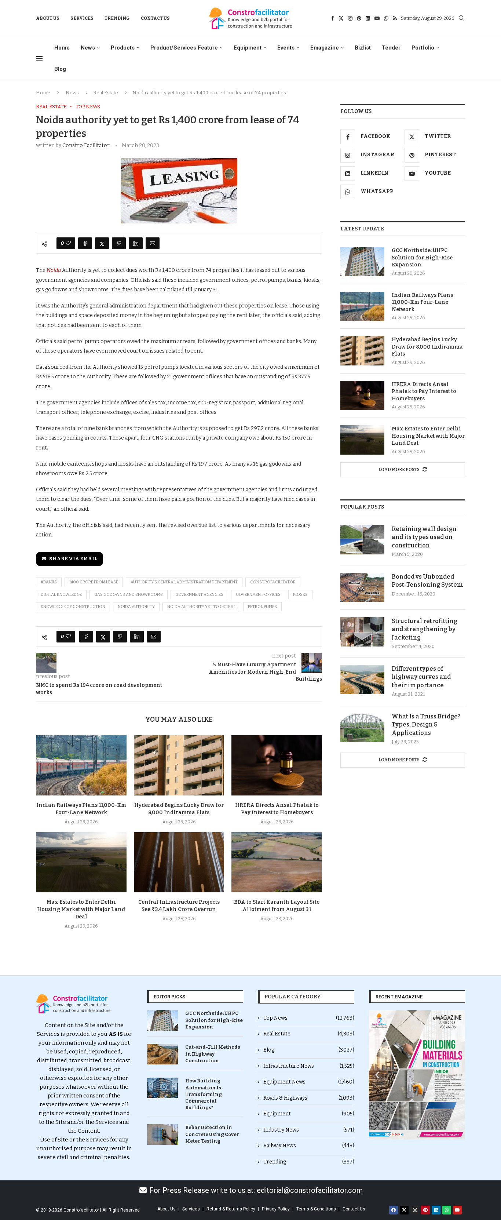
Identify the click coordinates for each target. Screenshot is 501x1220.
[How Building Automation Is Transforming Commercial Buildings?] (162, 1088)
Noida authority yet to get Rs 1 (201, 606)
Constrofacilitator (273, 582)
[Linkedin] (367, 18)
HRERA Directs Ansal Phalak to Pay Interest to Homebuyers (424, 391)
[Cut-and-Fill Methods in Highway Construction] (162, 1054)
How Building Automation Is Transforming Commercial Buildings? (203, 1094)
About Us (47, 18)
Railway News (308, 1146)
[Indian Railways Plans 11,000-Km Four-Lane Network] (81, 765)
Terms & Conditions (316, 1209)
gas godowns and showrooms (128, 594)
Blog (60, 69)
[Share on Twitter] (102, 243)
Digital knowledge (61, 594)
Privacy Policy (276, 1209)
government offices (258, 594)
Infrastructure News (308, 1066)
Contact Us (155, 18)
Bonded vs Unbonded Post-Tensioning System (427, 580)
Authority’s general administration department (184, 582)
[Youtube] (377, 18)
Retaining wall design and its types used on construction (424, 537)
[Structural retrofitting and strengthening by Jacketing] (362, 632)
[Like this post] (68, 243)
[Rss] (394, 18)
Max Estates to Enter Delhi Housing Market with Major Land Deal (81, 909)
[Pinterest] (359, 18)
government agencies (199, 594)
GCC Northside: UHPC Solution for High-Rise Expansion (422, 257)
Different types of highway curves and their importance (421, 677)
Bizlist (363, 47)
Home (62, 47)
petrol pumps (262, 606)
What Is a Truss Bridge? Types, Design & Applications (426, 724)
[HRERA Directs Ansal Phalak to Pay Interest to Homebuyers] (276, 765)
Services (82, 18)
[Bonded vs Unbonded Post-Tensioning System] (362, 587)
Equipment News (308, 1082)
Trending (117, 18)
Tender (391, 47)
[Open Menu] (39, 58)
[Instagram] (350, 18)
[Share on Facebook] (85, 243)
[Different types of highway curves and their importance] (362, 679)
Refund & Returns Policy (230, 1209)
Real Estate (105, 92)
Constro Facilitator (86, 145)
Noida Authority (136, 606)
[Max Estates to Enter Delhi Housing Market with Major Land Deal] (81, 862)
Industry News (308, 1130)
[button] (377, 1074)
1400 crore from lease (93, 582)
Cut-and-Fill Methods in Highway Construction (212, 1053)
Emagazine (324, 47)
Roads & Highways (308, 1098)
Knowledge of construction (73, 606)
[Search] (461, 18)
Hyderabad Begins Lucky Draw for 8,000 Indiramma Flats (427, 346)
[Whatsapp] (386, 18)
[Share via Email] (153, 243)
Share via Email (73, 559)
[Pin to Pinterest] (119, 243)
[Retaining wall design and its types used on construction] (362, 539)
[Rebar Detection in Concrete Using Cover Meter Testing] (162, 1134)
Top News (308, 1018)
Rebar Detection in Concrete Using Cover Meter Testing (212, 1134)
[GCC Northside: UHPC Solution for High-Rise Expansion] (362, 261)
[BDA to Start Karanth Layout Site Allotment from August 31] (276, 862)
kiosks (300, 594)
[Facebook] (332, 18)
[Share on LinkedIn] (136, 243)
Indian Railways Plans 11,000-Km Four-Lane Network (422, 302)
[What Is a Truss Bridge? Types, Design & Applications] (362, 727)
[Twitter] (341, 18)
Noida (54, 270)
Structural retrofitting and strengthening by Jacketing (424, 629)
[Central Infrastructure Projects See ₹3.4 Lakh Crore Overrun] (179, 862)
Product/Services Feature (184, 47)
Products (123, 47)
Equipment (248, 47)
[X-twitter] (404, 1210)
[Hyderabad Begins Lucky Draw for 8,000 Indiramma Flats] (179, 765)
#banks (49, 582)
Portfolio (423, 47)
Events (286, 47)
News (88, 47)
